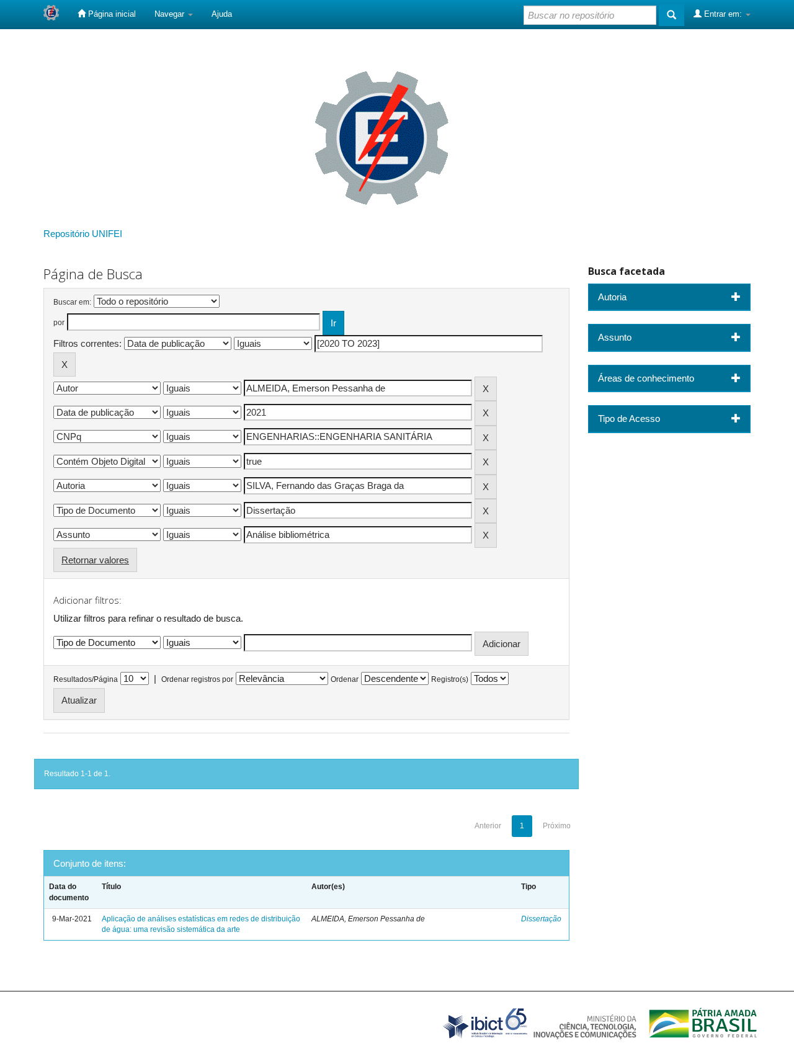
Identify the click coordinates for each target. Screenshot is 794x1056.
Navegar (170, 14)
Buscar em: (72, 302)
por (59, 322)
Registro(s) (449, 679)
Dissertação (541, 919)
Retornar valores (95, 560)
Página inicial (111, 14)
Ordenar (345, 679)
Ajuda (222, 14)
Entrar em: (723, 14)
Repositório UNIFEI (82, 233)
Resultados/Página (85, 679)
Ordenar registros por (197, 679)
